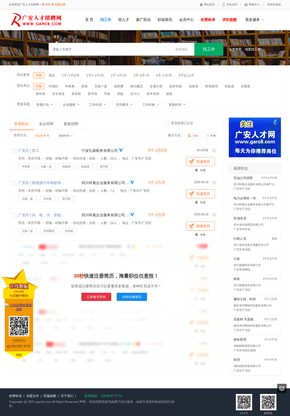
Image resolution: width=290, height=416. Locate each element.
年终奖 (70, 86)
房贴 (120, 94)
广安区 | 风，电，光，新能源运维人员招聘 (52, 215)
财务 (237, 279)
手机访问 (232, 4)
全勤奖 (245, 86)
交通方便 (156, 86)
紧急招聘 (71, 124)
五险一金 (100, 86)
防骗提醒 (50, 396)
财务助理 (240, 339)
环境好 (53, 86)
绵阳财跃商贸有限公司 (247, 345)
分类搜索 (235, 49)
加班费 (118, 86)
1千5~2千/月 (95, 75)
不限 (39, 75)
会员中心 (186, 20)
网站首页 (209, 4)
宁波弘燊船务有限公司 (100, 151)
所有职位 (21, 124)
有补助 (76, 94)
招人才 (123, 20)
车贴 (107, 94)
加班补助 (175, 86)
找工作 (105, 20)
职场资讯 (165, 20)
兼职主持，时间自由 (248, 299)
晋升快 (92, 94)
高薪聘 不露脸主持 (247, 319)
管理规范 (211, 86)
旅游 (169, 94)
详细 (195, 135)
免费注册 (60, 4)
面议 (52, 75)
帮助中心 (254, 4)
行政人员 (240, 238)
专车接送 (58, 94)
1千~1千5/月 (71, 75)
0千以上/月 (186, 75)
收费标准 (15, 396)
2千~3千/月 (119, 75)
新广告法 (143, 20)
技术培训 (153, 94)
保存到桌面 (274, 4)
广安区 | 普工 (28, 151)
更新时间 (64, 135)
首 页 (89, 20)
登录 (48, 4)
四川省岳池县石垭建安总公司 (251, 244)
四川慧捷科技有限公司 (247, 265)
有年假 (40, 94)
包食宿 (193, 86)
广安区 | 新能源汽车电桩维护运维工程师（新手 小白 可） (64, 183)
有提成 (229, 86)
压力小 (135, 94)
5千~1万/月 (164, 75)
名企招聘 (46, 124)
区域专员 (240, 218)
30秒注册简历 (132, 297)
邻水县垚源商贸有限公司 (248, 224)
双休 (84, 86)
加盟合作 (32, 396)
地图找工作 (253, 49)
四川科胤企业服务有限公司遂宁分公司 (105, 183)
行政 (237, 259)
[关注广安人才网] (255, 162)
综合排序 (40, 135)
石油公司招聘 (243, 178)
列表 (213, 135)
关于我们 (67, 396)
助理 (237, 360)
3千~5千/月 (141, 75)
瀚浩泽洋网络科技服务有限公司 (253, 305)
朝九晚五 (136, 86)
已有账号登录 (96, 297)
